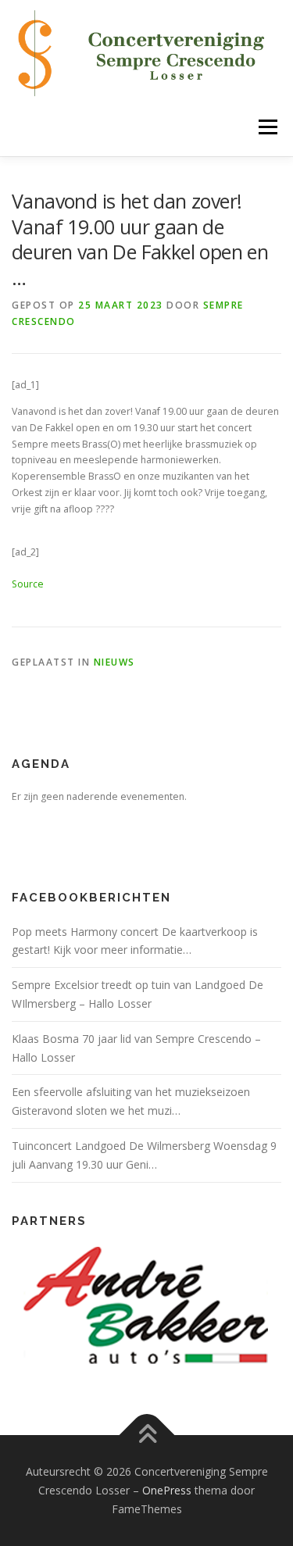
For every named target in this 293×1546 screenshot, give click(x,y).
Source (28, 584)
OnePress (166, 1490)
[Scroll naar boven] (146, 1435)
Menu (267, 127)
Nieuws (114, 662)
